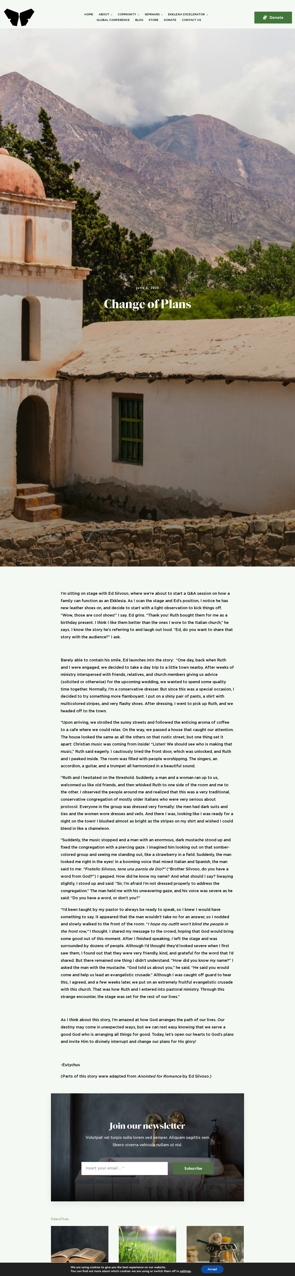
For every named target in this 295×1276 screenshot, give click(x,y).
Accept (212, 1269)
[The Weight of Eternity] (215, 1248)
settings (185, 1271)
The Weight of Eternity (210, 1248)
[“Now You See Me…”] (79, 1248)
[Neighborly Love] (147, 1248)
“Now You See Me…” (74, 1248)
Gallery (85, 1248)
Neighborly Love (142, 1248)
